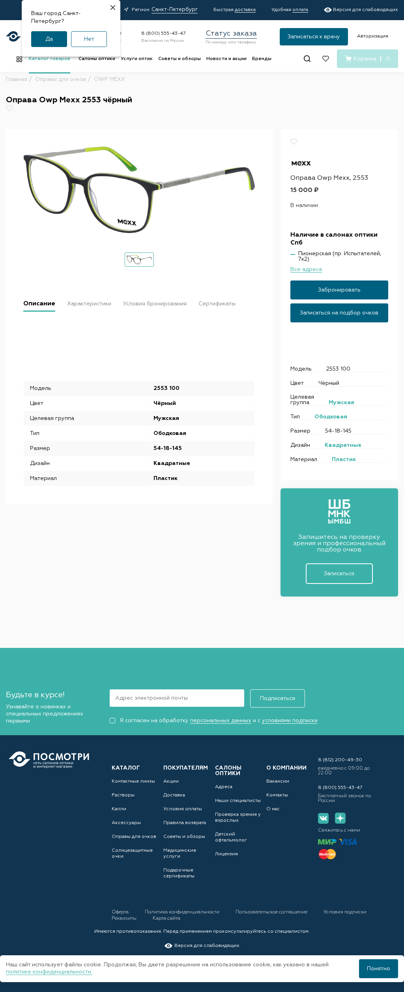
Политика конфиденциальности (183, 912)
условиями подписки (290, 720)
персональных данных (220, 720)
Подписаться (277, 698)
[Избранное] (325, 59)
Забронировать (339, 290)
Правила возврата (184, 823)
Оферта (121, 912)
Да (49, 39)
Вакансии (277, 781)
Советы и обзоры (179, 58)
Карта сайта (166, 918)
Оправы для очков (134, 836)
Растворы (123, 795)
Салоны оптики (97, 58)
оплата (300, 10)
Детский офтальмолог (231, 837)
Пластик (344, 459)
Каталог (126, 768)
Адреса (223, 787)
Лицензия (226, 854)
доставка (245, 10)
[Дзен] (340, 818)
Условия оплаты (182, 809)
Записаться (339, 573)
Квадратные (343, 445)
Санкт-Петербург (175, 9)
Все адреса (306, 269)
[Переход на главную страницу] (49, 759)
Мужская (341, 402)
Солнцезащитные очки (132, 853)
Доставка (174, 795)
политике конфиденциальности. (49, 972)
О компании (286, 768)
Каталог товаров (49, 58)
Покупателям (185, 768)
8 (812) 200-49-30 (340, 760)
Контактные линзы (133, 781)
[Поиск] (307, 58)
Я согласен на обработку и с (219, 720)
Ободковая (330, 417)
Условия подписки (345, 912)
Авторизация (372, 36)
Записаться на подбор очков (339, 313)
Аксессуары (126, 823)
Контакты (277, 795)
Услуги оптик (137, 58)
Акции (171, 781)
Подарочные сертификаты (179, 873)
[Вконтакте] (323, 818)
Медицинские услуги (179, 853)
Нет (89, 39)
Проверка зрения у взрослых (238, 817)
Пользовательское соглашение (272, 912)
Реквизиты (125, 918)
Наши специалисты (238, 800)
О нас (273, 809)
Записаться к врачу (314, 37)
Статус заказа (231, 33)
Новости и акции (226, 58)
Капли (119, 809)
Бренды (261, 58)
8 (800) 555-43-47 (163, 33)
